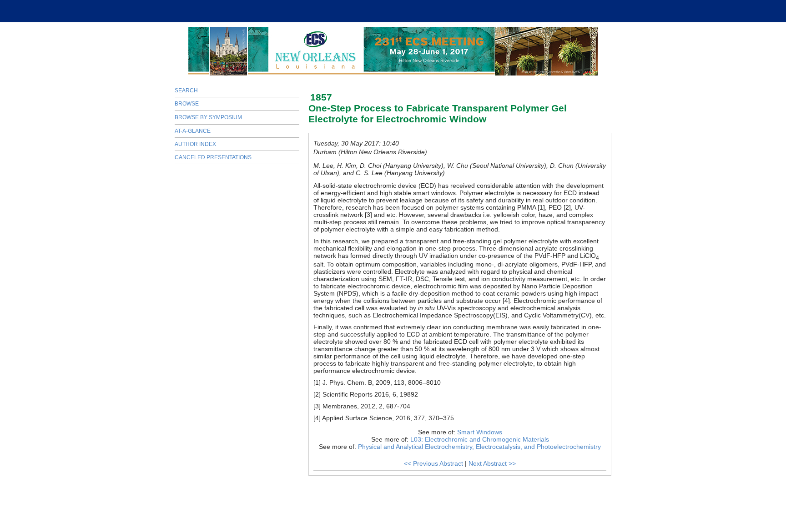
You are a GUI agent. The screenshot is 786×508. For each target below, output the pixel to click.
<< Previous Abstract (433, 463)
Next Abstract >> (492, 463)
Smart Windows (479, 432)
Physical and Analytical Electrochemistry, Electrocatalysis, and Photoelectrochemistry (479, 446)
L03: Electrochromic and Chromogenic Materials (479, 439)
